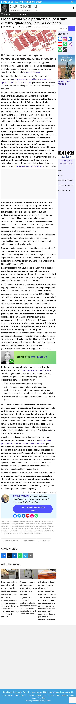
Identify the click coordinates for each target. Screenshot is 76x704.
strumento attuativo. (32, 72)
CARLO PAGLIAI (21, 496)
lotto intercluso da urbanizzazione (36, 370)
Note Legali (29, 701)
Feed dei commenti (65, 185)
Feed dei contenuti (65, 180)
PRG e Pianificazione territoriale (38, 27)
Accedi (60, 175)
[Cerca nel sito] (71, 28)
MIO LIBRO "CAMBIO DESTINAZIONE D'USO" (22, 2)
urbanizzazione (44, 541)
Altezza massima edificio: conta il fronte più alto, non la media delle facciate (28, 588)
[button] (72, 2)
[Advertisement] (29, 185)
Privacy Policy (39, 701)
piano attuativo (29, 541)
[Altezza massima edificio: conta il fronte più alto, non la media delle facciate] (29, 574)
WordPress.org (64, 190)
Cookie (48, 701)
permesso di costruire (11, 541)
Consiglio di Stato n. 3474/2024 (28, 166)
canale (39, 357)
